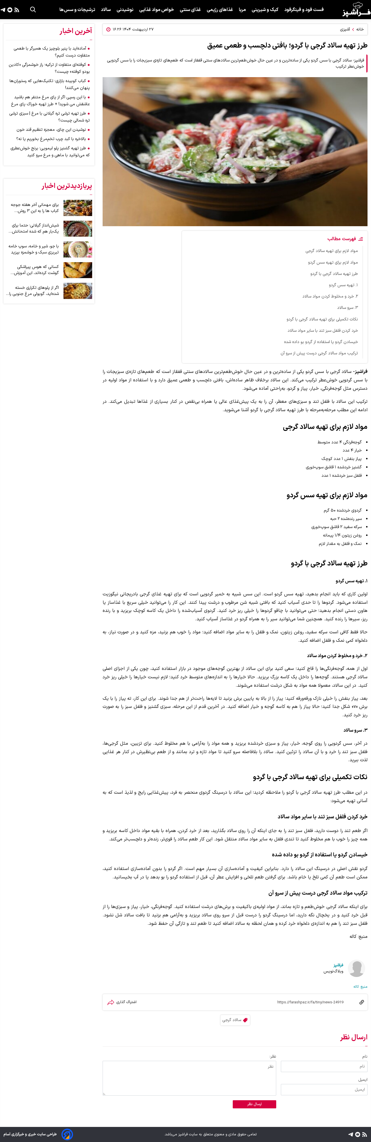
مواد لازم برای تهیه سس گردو (333, 263)
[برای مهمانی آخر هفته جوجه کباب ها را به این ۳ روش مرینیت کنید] (77, 208)
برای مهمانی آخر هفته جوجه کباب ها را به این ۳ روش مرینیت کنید (35, 208)
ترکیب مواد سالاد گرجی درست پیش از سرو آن (319, 353)
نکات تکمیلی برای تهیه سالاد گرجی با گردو (322, 319)
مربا (242, 9)
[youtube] (9, 9)
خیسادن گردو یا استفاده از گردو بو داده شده (321, 342)
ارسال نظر (254, 1104)
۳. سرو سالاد (347, 308)
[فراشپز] (356, 9)
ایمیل (363, 1080)
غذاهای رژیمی (220, 9)
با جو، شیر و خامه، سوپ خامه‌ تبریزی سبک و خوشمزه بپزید (33, 249)
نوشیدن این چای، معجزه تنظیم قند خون (51, 130)
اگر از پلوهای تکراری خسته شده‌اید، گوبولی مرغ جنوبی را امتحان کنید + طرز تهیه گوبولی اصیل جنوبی (34, 291)
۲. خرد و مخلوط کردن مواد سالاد (330, 296)
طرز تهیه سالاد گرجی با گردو (334, 274)
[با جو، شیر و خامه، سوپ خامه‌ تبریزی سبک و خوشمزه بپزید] (77, 249)
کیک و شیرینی (265, 9)
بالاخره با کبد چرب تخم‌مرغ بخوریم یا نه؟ (51, 139)
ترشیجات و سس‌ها (77, 9)
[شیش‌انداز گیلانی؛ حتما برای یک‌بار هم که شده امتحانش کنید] (77, 229)
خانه (360, 29)
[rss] (16, 9)
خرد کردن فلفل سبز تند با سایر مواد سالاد (323, 331)
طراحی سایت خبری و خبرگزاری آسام (30, 1134)
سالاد (106, 9)
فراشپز (338, 965)
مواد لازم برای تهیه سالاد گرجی (331, 251)
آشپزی (345, 29)
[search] (33, 9)
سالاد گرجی (231, 1020)
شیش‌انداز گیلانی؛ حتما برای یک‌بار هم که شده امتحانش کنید (35, 228)
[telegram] (3, 9)
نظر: (273, 1057)
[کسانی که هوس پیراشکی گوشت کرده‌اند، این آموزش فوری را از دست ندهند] (77, 270)
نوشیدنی (125, 9)
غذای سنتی (190, 9)
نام (365, 1057)
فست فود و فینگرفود (304, 9)
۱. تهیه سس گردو (343, 285)
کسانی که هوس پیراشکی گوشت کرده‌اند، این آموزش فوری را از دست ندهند (36, 270)
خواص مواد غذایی (156, 9)
